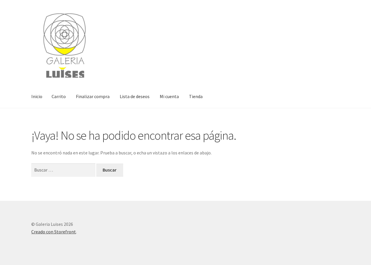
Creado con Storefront (53, 232)
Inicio (36, 96)
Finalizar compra (93, 96)
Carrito (59, 96)
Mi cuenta (169, 96)
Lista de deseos (135, 96)
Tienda (196, 96)
